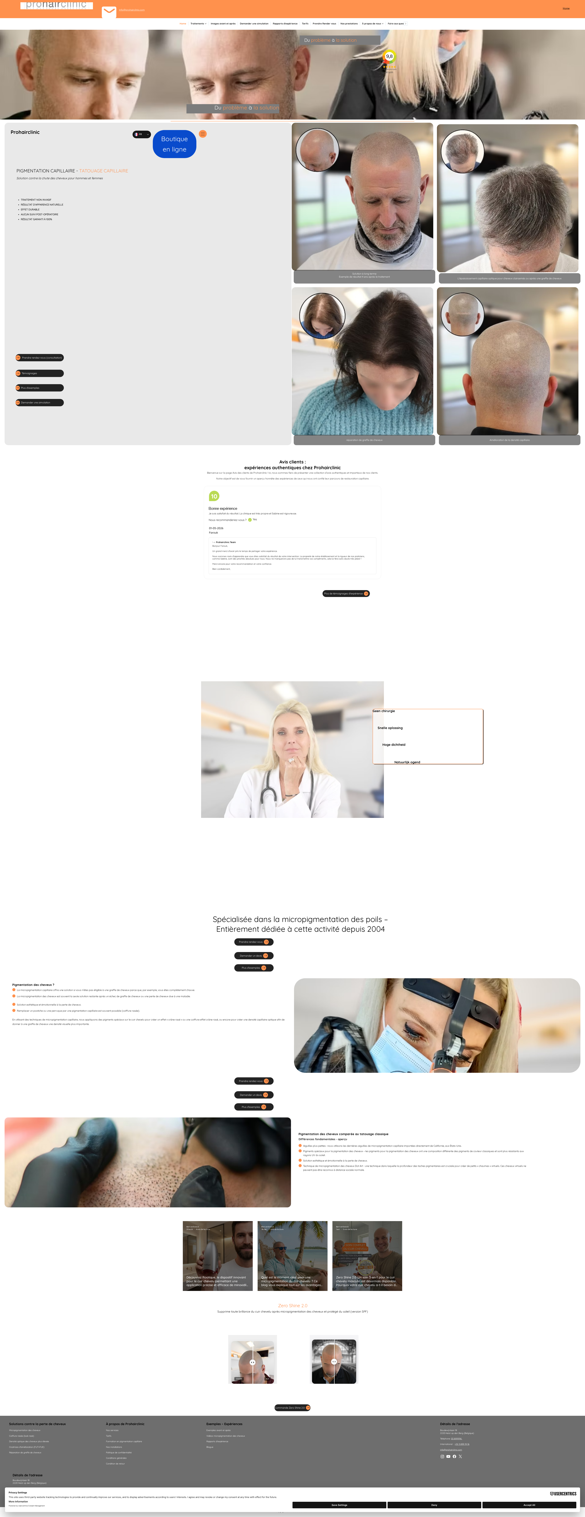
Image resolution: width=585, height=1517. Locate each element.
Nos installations (114, 1447)
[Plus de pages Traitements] (205, 23)
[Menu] (203, 134)
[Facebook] (454, 1456)
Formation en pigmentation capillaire (124, 1441)
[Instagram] (442, 1456)
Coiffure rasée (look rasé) (21, 1436)
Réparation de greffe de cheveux (25, 1452)
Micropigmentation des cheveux (24, 1430)
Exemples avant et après (370, 1413)
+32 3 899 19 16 (462, 1444)
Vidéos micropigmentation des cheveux (225, 1436)
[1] (250, 520)
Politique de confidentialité (119, 1452)
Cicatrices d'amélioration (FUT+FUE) (26, 1447)
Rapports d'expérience (217, 1441)
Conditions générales (116, 1458)
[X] (460, 1456)
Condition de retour (115, 1463)
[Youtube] (448, 1456)
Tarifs (108, 1436)
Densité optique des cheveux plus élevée (29, 1441)
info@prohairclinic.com (132, 9)
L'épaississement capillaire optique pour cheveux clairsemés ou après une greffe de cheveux (510, 278)
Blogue (209, 1447)
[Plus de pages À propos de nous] (382, 23)
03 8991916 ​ (456, 1438)
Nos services (112, 1430)
